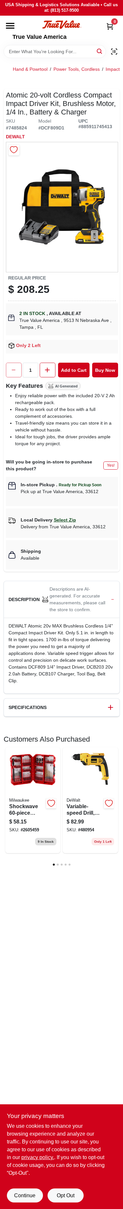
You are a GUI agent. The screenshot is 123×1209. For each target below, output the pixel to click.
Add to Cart (74, 370)
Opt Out (65, 1195)
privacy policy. (37, 1157)
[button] (61, 599)
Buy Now (105, 370)
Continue (24, 1195)
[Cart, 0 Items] (110, 26)
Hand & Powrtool (30, 69)
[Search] (100, 51)
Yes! (110, 465)
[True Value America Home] (61, 24)
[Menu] (10, 26)
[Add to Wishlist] (14, 150)
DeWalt (15, 136)
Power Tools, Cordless (76, 69)
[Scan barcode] (114, 51)
